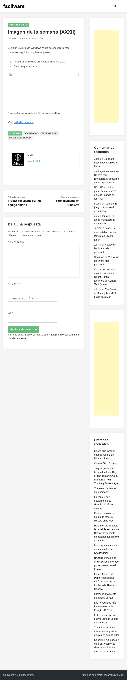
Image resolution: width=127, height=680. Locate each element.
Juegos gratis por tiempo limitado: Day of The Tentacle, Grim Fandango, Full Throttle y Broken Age (106, 476)
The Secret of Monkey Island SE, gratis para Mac (105, 293)
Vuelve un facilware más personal (105, 248)
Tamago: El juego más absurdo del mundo (105, 207)
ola (96, 216)
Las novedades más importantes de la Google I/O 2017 (105, 606)
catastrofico (31, 133)
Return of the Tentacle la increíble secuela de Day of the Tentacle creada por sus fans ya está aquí (106, 533)
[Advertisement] (106, 76)
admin (97, 244)
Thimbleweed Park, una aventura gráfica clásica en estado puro (106, 631)
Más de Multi (34, 161)
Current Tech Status (105, 463)
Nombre (14, 284)
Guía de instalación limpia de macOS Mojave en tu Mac (104, 517)
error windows (49, 133)
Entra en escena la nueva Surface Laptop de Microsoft (106, 619)
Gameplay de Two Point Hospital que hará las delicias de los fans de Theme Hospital (105, 581)
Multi (14, 38)
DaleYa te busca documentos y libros (105, 163)
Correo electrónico (23, 298)
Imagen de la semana (18, 25)
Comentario (17, 242)
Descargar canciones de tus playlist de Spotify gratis (106, 549)
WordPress (102, 675)
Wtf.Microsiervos (24, 122)
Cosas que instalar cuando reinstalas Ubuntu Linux (104, 455)
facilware (14, 6)
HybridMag (117, 675)
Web (10, 313)
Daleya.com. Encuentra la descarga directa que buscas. (106, 179)
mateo (97, 203)
